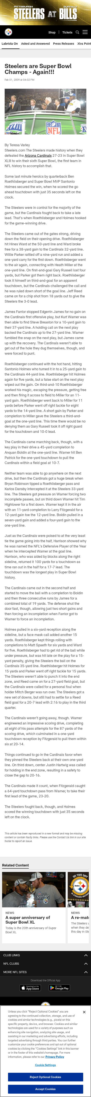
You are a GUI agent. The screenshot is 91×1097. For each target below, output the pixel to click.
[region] (45, 1051)
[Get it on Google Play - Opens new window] (59, 990)
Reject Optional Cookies (45, 1077)
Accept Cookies (45, 1089)
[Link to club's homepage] (8, 30)
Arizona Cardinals (38, 155)
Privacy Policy (55, 1056)
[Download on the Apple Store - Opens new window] (30, 988)
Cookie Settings (45, 1065)
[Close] (84, 1012)
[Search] (77, 32)
